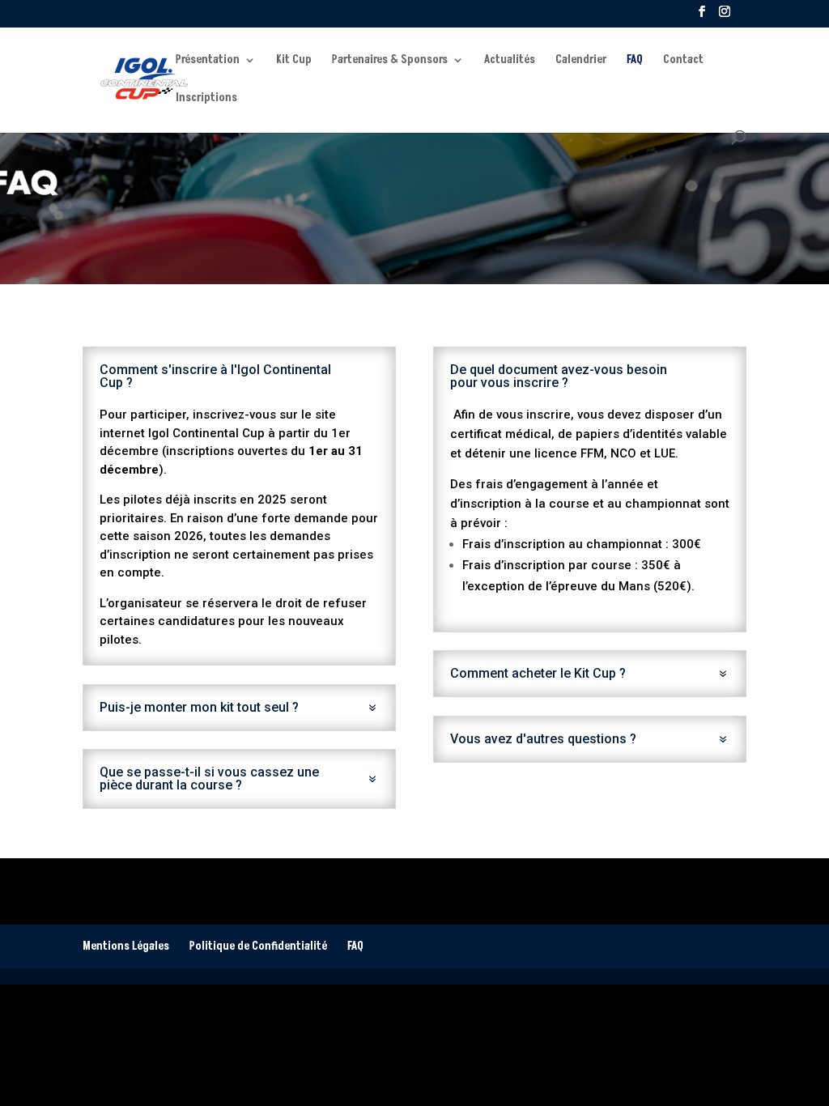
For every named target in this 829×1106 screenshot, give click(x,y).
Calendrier (580, 60)
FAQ (635, 60)
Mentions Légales (126, 946)
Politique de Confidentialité (258, 946)
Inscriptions (206, 98)
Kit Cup (294, 60)
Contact (683, 60)
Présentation (208, 60)
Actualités (509, 60)
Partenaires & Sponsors (390, 60)
